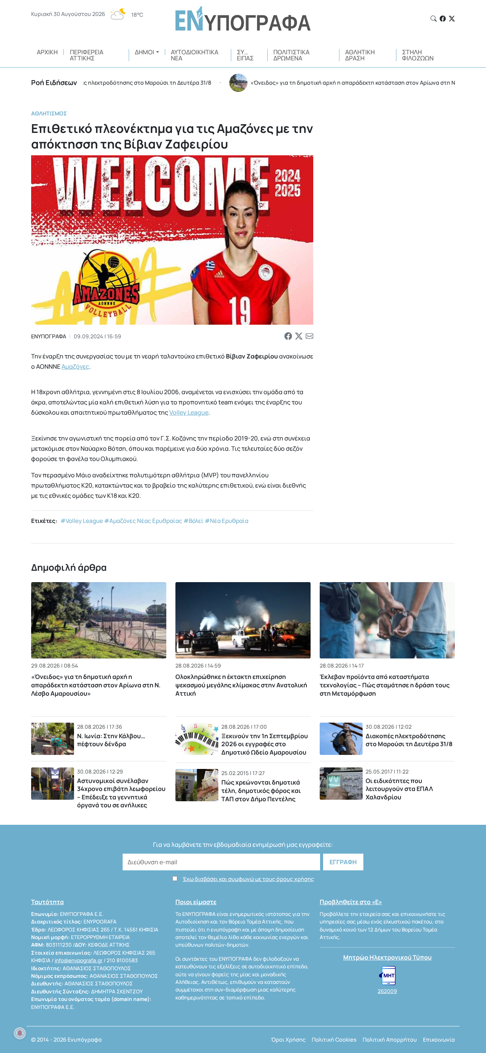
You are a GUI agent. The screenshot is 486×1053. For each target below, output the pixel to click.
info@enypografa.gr (79, 960)
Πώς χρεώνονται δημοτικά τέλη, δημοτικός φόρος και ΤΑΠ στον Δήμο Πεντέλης (261, 790)
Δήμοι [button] (144, 52)
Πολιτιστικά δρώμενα (291, 55)
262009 (387, 991)
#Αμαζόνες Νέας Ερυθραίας (143, 521)
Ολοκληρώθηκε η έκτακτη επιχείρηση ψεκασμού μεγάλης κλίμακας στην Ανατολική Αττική (241, 685)
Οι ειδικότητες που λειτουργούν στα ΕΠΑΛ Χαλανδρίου (399, 789)
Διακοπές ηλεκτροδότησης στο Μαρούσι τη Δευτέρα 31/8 (409, 740)
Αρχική (47, 52)
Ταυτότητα (47, 902)
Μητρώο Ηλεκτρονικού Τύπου (387, 957)
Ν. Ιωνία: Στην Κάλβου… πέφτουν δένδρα (111, 740)
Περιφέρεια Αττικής (86, 55)
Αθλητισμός (49, 113)
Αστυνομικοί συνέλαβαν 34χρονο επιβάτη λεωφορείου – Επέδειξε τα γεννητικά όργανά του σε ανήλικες (121, 793)
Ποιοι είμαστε (195, 902)
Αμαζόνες (75, 366)
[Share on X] (299, 336)
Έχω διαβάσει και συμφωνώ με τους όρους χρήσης (248, 878)
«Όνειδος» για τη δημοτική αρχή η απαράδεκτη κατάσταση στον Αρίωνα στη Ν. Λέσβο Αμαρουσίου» (96, 685)
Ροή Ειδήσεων (54, 82)
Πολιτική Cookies (334, 1039)
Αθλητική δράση (360, 55)
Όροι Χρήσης (288, 1039)
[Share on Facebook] (288, 336)
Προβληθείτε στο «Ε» (351, 902)
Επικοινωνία (439, 1039)
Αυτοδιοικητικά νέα (194, 55)
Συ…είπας (245, 55)
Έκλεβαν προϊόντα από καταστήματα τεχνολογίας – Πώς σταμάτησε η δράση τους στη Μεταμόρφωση (385, 685)
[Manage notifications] (20, 1033)
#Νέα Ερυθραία (226, 521)
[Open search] (434, 18)
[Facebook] (443, 18)
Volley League (188, 412)
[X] (452, 18)
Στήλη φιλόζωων (418, 55)
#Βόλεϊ (193, 521)
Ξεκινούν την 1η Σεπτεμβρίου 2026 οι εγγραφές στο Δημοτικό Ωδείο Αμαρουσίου (264, 744)
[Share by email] (309, 336)
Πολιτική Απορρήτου (390, 1039)
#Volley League (81, 521)
